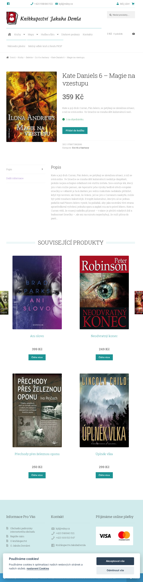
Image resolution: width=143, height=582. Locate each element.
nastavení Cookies (38, 568)
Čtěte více (37, 357)
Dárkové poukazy (70, 34)
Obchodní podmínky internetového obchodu (22, 530)
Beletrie (29, 57)
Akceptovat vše (115, 561)
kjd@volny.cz (63, 528)
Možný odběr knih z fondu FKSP (45, 46)
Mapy (31, 34)
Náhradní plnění (16, 46)
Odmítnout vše (115, 570)
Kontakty (88, 34)
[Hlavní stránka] (9, 34)
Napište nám (17, 536)
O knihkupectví (18, 541)
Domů (13, 57)
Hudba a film (48, 34)
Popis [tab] (9, 169)
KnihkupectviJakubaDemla (71, 545)
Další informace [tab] (15, 178)
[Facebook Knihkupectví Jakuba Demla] (8, 3)
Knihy (17, 34)
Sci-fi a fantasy (42, 57)
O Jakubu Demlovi (20, 545)
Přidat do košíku (75, 130)
